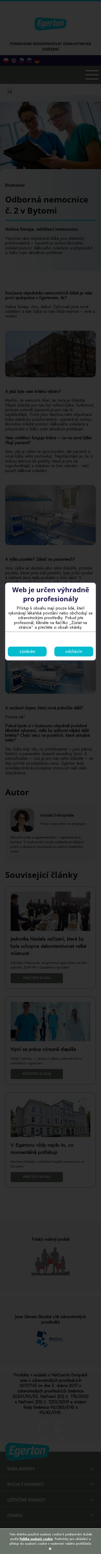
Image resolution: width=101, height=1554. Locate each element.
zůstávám (27, 651)
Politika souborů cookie (36, 1538)
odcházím (73, 651)
